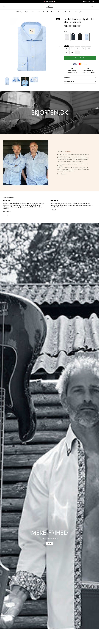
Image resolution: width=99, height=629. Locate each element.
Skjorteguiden (79, 12)
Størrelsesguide (62, 12)
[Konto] (92, 6)
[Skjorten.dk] (49, 6)
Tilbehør (53, 12)
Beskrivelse (67, 77)
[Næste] (59, 46)
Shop (49, 543)
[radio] (67, 37)
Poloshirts (45, 12)
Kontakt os (93, 1)
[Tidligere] (3, 215)
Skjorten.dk (68, 151)
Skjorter (27, 12)
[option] (32, 46)
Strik (33, 12)
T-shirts (38, 12)
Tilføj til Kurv (80, 58)
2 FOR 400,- (19, 12)
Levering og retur (69, 81)
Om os (71, 12)
